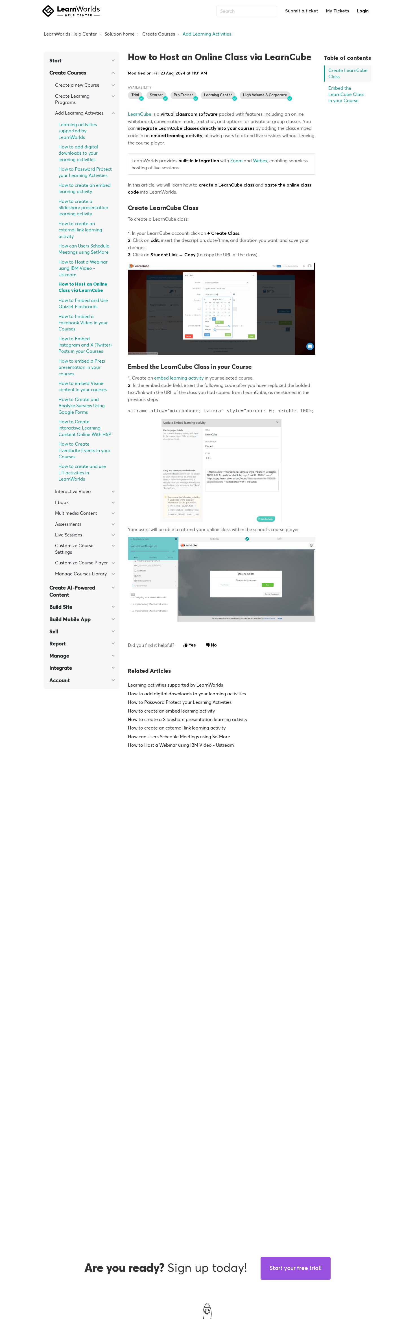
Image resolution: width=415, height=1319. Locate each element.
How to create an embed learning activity (84, 188)
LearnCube (139, 114)
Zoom (236, 160)
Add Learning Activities (207, 34)
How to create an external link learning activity (80, 230)
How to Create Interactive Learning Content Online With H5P (84, 428)
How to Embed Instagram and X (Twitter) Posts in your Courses (85, 345)
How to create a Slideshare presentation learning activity (83, 207)
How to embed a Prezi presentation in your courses (81, 367)
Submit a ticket (301, 11)
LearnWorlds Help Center (70, 34)
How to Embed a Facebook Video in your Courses (83, 323)
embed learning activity (179, 378)
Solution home (119, 34)
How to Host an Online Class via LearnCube (82, 287)
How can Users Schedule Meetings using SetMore (83, 249)
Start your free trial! (296, 1268)
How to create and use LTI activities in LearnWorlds (82, 472)
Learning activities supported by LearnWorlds (77, 131)
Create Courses (158, 34)
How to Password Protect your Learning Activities (85, 172)
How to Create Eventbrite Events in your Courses (84, 450)
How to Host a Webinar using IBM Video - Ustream (83, 268)
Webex (260, 160)
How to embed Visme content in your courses (82, 386)
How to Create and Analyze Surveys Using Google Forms (81, 405)
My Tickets (337, 11)
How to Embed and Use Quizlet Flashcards (83, 303)
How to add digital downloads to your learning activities (78, 153)
